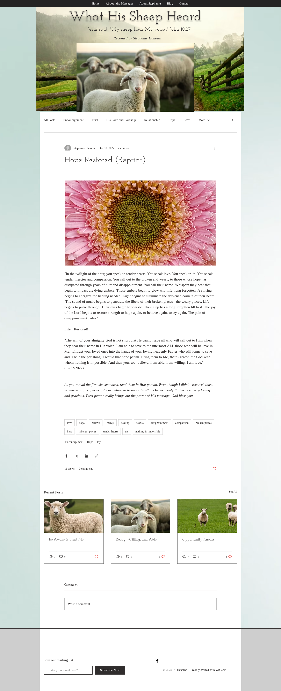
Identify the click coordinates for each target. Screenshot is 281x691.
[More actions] (214, 148)
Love (187, 120)
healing (125, 423)
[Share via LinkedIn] (86, 456)
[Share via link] (97, 456)
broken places (203, 423)
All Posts (49, 120)
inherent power (87, 431)
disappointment (159, 423)
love (69, 423)
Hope (171, 120)
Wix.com (221, 670)
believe (96, 423)
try (126, 431)
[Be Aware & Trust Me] (73, 516)
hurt (69, 431)
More (202, 120)
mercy (110, 423)
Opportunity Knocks (198, 540)
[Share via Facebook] (66, 456)
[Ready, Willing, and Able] (140, 516)
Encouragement (73, 120)
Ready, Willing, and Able (136, 540)
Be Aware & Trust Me (66, 540)
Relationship (152, 120)
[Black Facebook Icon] (157, 660)
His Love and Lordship (121, 120)
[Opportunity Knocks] (207, 516)
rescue (140, 423)
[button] (232, 120)
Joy (99, 442)
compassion (182, 423)
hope (82, 423)
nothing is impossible (147, 431)
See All (233, 491)
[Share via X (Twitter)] (76, 456)
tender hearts (110, 431)
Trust (95, 120)
